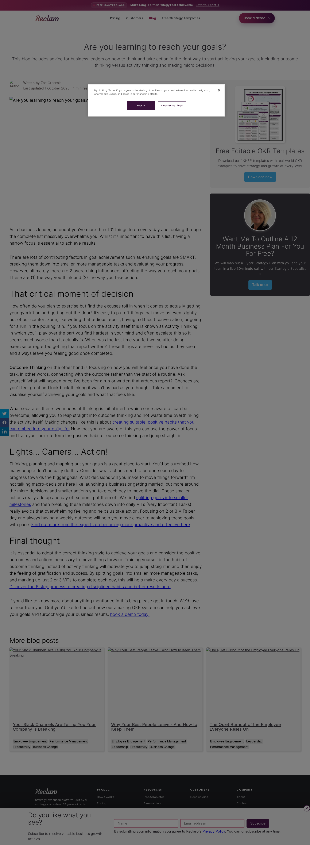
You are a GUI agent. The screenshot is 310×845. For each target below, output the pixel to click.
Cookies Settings (172, 105)
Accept (140, 105)
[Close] (219, 90)
